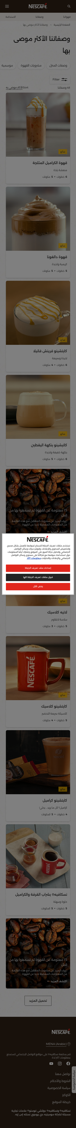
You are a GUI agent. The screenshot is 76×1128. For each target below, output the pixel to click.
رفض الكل (38, 586)
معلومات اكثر (34, 558)
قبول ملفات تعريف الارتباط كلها (38, 577)
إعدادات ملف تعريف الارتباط (38, 568)
